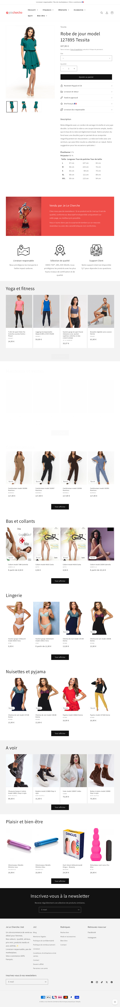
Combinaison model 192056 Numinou (72, 489)
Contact (36, 960)
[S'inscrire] (78, 909)
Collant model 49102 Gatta (45, 565)
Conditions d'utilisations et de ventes (44, 954)
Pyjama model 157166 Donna (100, 715)
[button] (101, 12)
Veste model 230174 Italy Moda (100, 417)
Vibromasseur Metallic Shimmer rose (15, 866)
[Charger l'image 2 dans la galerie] (24, 106)
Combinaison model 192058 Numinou (17, 489)
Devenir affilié (38, 964)
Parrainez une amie (40, 968)
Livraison (36, 949)
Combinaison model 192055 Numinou (99, 489)
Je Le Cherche (48, 1001)
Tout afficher (60, 357)
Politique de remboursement (44, 945)
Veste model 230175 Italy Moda (73, 417)
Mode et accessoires (68, 936)
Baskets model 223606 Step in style (46, 792)
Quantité (63, 64)
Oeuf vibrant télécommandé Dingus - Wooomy (72, 866)
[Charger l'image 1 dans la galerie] (11, 106)
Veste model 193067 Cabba (17, 417)
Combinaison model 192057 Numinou (45, 489)
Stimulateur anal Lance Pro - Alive (100, 866)
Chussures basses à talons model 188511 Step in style (17, 792)
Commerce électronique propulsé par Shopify (67, 1001)
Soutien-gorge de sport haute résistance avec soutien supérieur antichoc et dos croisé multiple (73, 335)
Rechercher (64, 932)
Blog (35, 932)
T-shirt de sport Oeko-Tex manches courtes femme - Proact (17, 334)
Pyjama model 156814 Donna (73, 715)
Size (61, 54)
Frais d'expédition (76, 49)
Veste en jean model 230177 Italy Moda (45, 418)
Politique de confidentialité (43, 941)
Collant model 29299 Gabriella (100, 565)
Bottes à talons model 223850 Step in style (100, 792)
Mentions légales (39, 936)
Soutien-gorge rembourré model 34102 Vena (17, 640)
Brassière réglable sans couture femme (101, 333)
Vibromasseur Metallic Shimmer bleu (43, 866)
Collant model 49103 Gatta (72, 565)
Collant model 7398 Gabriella (18, 565)
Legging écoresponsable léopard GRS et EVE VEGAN (45, 333)
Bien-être (63, 941)
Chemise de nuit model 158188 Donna (100, 640)
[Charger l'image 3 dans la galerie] (36, 106)
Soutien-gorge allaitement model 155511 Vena (45, 640)
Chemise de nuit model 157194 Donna (73, 640)
